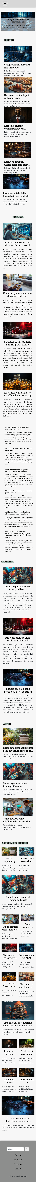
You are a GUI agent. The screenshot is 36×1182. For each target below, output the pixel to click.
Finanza (18, 1159)
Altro (18, 1168)
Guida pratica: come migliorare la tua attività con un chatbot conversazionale (16, 823)
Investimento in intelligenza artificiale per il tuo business (16, 470)
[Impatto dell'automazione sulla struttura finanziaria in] (18, 1010)
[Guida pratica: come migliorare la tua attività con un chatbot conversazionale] (18, 807)
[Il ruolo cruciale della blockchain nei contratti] (16, 181)
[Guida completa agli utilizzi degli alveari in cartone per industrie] (18, 736)
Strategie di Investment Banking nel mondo (17, 343)
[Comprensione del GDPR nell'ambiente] (18, 54)
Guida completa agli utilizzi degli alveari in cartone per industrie (18, 513)
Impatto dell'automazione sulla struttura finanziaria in (17, 428)
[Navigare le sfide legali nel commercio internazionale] (18, 84)
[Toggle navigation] (5, 3)
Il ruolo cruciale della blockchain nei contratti (16, 195)
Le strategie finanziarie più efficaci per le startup (17, 394)
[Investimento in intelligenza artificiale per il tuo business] (26, 1072)
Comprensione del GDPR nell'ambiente (18, 20)
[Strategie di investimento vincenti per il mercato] (26, 1044)
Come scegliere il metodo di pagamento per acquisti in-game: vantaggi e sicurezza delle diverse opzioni (18, 534)
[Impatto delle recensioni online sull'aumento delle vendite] (17, 231)
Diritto (18, 1155)
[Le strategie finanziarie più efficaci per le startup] (17, 381)
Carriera (18, 1164)
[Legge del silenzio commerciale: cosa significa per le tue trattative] (18, 115)
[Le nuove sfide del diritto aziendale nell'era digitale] (17, 150)
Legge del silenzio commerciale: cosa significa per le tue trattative (14, 130)
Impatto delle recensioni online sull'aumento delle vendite (17, 245)
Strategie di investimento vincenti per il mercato (18, 449)
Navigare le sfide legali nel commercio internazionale (16, 98)
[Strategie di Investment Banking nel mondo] (17, 330)
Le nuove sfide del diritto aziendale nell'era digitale (17, 164)
